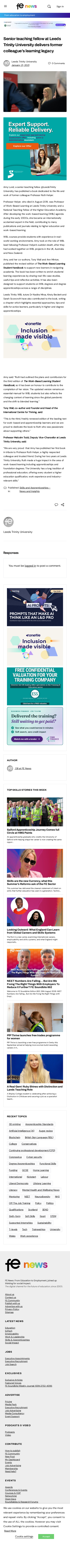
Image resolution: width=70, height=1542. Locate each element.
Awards (9, 1487)
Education (10, 1327)
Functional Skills (48, 1163)
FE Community (12, 1300)
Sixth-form (14, 1216)
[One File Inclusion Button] (35, 356)
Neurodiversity (42, 1196)
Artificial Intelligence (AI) (21, 1130)
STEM (53, 1216)
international (15, 1176)
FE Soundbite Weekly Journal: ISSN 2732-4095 (28, 1385)
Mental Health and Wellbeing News (40, 1189)
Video (8, 1435)
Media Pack (11, 1404)
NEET (27, 1196)
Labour (44, 1176)
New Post (10, 1456)
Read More (10, 1530)
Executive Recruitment (16, 1361)
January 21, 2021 (20, 65)
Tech (24, 1229)
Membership (11, 1468)
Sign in (60, 6)
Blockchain (14, 1137)
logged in (30, 565)
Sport (43, 1216)
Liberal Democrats (18, 1183)
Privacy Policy (12, 1309)
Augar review (46, 1130)
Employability (12, 1333)
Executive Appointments (17, 1358)
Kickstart (31, 1176)
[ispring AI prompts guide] (35, 606)
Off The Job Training (19, 1203)
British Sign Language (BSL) (39, 1137)
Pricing (8, 1401)
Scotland (33, 1209)
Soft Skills (30, 1216)
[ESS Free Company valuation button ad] (35, 686)
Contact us (10, 1297)
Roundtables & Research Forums (21, 1501)
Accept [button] (46, 1536)
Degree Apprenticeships (22, 1163)
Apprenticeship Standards (39, 1124)
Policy (38, 1203)
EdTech (8, 1330)
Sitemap (9, 1312)
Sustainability (44, 1222)
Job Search (10, 1364)
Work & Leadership (14, 1336)
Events (8, 1462)
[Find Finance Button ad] (35, 725)
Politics (50, 1203)
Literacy (13, 1189)
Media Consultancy (14, 1413)
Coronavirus (15, 1156)
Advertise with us (14, 1306)
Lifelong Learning (42, 1183)
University (55, 1229)
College (13, 1143)
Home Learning (41, 1170)
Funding (13, 1170)
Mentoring (14, 1196)
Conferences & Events (16, 1490)
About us (9, 1294)
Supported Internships (21, 1222)
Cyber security (34, 1156)
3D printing (15, 1124)
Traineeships (38, 1229)
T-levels (13, 1229)
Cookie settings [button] (24, 1536)
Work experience (29, 1235)
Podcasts (10, 1432)
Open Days (10, 1499)
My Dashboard (12, 1459)
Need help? (10, 1471)
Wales (12, 1235)
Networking (11, 1495)
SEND (45, 1209)
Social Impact (12, 1342)
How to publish (12, 1450)
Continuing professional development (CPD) (32, 1150)
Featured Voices (13, 1383)
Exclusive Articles (14, 1379)
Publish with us (12, 1303)
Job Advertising (13, 1410)
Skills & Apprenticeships (17, 1339)
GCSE (25, 1170)
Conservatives (29, 1143)
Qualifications (16, 1209)
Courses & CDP (13, 1493)
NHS (57, 1196)
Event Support (12, 1416)
